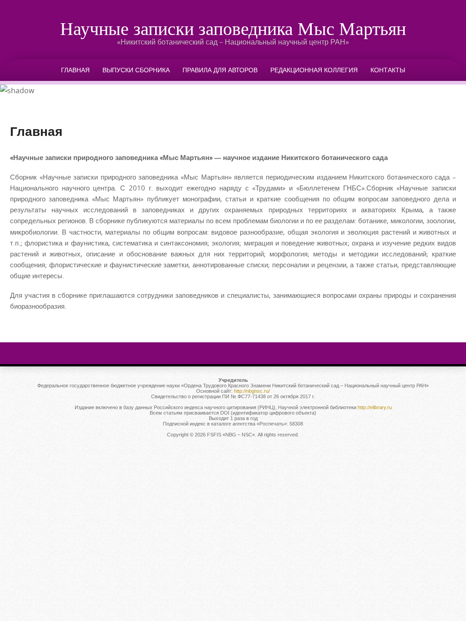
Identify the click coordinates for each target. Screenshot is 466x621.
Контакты (387, 69)
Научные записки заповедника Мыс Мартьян (233, 28)
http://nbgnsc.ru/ (252, 391)
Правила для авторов (220, 69)
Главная (75, 69)
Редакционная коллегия (314, 69)
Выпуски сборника (136, 69)
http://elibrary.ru (375, 407)
